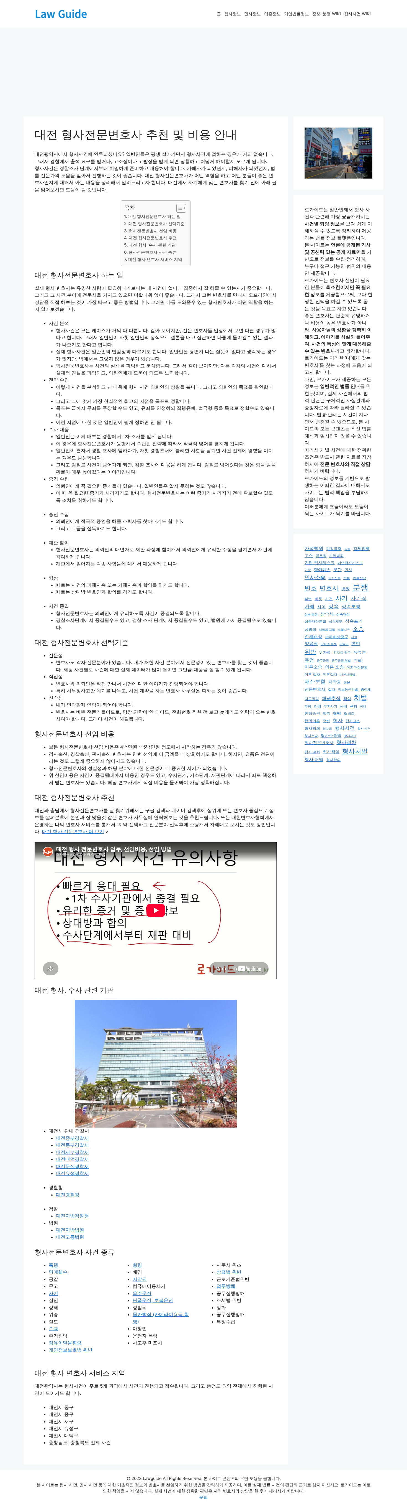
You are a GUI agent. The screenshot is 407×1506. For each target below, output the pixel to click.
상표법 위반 (229, 1272)
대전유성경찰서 (72, 1173)
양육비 (344, 644)
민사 (348, 569)
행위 (326, 713)
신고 (354, 637)
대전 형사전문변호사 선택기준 (156, 223)
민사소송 (315, 577)
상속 (333, 606)
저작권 (140, 1279)
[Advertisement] (203, 69)
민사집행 (334, 578)
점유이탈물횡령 (65, 1342)
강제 (347, 549)
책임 (347, 698)
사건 (329, 598)
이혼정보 (272, 13)
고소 (309, 555)
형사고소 (353, 721)
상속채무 (335, 622)
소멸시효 (344, 630)
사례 (310, 606)
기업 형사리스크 (320, 562)
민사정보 (252, 13)
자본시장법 (347, 674)
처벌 (360, 698)
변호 (311, 588)
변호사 (329, 588)
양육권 (311, 643)
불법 (308, 599)
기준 (308, 570)
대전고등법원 (70, 1237)
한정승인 (312, 713)
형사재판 (350, 736)
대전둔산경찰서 (72, 1166)
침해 (317, 706)
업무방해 (226, 1286)
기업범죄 (336, 555)
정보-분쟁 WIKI (326, 13)
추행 (308, 706)
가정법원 (314, 548)
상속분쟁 (351, 606)
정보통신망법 (348, 689)
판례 (343, 706)
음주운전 (142, 1293)
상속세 (327, 614)
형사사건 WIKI (357, 13)
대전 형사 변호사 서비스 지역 (155, 259)
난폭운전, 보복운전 (153, 1300)
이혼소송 (313, 667)
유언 (309, 660)
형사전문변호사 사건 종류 (152, 252)
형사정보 (232, 13)
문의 (203, 1497)
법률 (346, 578)
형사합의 (333, 760)
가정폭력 (334, 548)
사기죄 (358, 598)
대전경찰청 (67, 1194)
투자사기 (330, 706)
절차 (331, 689)
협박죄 (349, 713)
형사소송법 (331, 735)
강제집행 (361, 548)
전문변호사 (315, 689)
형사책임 (331, 751)
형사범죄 (312, 728)
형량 (326, 721)
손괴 (53, 1328)
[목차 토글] (178, 208)
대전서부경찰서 (72, 1152)
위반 (310, 651)
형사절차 (346, 742)
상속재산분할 (315, 621)
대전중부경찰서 (72, 1138)
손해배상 (313, 636)
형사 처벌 (314, 759)
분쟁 (360, 587)
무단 (337, 569)
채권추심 (331, 698)
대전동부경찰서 (72, 1145)
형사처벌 (355, 751)
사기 (53, 1293)
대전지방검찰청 (72, 1215)
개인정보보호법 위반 (70, 1350)
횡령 (137, 1265)
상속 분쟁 (311, 614)
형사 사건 (363, 729)
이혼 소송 (334, 667)
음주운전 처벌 (341, 660)
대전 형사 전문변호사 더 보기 (73, 831)
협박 (337, 713)
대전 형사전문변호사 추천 (153, 237)
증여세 (366, 689)
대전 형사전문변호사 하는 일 (154, 216)
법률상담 (359, 578)
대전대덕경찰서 (72, 1159)
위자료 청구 (342, 653)
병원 (345, 588)
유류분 (360, 652)
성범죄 (310, 629)
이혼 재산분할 (357, 667)
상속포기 (354, 621)
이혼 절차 (312, 674)
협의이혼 (312, 721)
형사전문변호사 (319, 742)
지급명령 (312, 698)
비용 (318, 598)
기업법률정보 (296, 13)
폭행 (53, 1265)
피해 (363, 706)
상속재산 (343, 614)
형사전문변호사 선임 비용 (153, 230)
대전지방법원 (70, 1230)
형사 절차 (312, 752)
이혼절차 (330, 674)
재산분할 (315, 681)
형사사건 (345, 728)
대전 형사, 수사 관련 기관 (152, 245)
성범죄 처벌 (327, 630)
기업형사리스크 (350, 563)
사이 (321, 606)
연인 (355, 643)
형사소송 (311, 736)
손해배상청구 (336, 636)
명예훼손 (58, 1272)
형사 (338, 720)
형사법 (327, 729)
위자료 (325, 652)
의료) (358, 660)
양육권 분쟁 (329, 644)
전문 (347, 682)
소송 (358, 628)
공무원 (321, 555)
